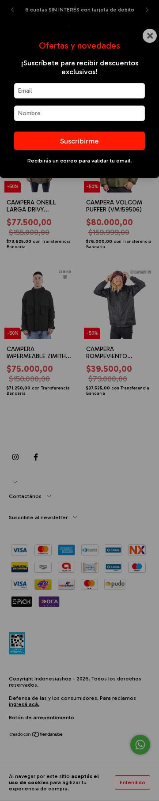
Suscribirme (79, 140)
